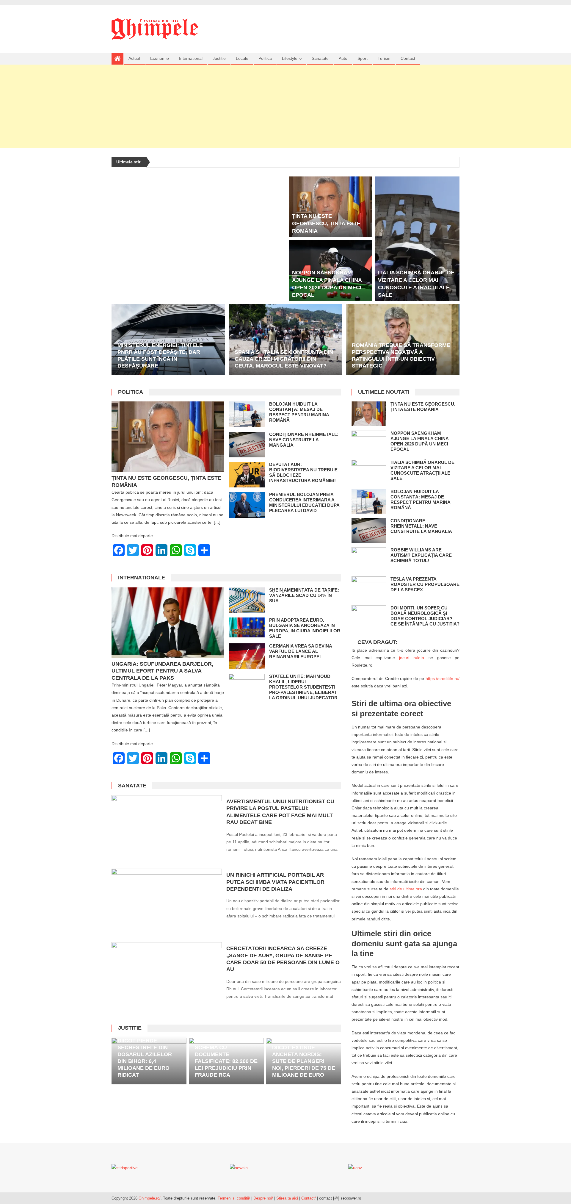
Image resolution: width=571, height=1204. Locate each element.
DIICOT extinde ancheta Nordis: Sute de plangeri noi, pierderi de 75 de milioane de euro (303, 1061)
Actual (134, 58)
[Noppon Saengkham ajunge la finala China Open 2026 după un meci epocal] (369, 443)
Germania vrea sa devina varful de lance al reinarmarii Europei (300, 651)
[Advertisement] (285, 106)
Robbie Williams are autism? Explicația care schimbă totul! (421, 555)
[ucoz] (355, 1167)
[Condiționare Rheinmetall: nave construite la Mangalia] (247, 444)
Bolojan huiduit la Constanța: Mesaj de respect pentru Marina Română (299, 412)
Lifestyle (289, 58)
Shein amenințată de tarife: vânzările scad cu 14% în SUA (304, 595)
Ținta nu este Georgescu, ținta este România (326, 223)
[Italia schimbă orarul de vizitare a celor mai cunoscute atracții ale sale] (417, 238)
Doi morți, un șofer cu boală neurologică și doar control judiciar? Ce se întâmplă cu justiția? (424, 615)
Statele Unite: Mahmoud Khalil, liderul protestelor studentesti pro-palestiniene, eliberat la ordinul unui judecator (303, 687)
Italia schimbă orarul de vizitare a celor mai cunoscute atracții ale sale (422, 470)
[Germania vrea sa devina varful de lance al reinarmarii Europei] (247, 656)
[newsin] (239, 1167)
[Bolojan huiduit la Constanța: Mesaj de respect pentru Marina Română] (247, 414)
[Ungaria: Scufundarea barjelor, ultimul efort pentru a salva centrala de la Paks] (168, 622)
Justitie (219, 58)
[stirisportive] (125, 1167)
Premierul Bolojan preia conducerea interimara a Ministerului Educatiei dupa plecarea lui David (304, 502)
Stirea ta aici (287, 1198)
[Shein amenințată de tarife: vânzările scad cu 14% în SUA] (247, 600)
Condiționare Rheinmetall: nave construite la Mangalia (303, 440)
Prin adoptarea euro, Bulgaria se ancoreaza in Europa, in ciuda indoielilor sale (304, 628)
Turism (384, 58)
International (191, 58)
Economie (159, 58)
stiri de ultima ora (406, 888)
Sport (362, 58)
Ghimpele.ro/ (150, 1198)
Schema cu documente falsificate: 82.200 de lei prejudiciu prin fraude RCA (226, 1061)
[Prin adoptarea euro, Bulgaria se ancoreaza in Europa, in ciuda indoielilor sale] (247, 627)
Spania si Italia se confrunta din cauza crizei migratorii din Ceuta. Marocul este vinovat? (284, 359)
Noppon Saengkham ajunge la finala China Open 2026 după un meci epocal (419, 441)
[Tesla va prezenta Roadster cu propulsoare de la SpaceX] (369, 588)
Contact (408, 58)
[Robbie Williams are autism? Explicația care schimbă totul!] (369, 559)
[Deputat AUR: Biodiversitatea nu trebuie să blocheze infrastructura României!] (247, 474)
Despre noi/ (263, 1198)
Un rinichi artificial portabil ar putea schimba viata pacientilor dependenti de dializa (275, 882)
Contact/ (308, 1198)
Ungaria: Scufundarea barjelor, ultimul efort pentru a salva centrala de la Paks (162, 671)
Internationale (141, 578)
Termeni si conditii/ (234, 1198)
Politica (265, 58)
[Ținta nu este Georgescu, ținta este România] (330, 206)
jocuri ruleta (411, 657)
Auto (343, 58)
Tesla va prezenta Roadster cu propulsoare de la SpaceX (424, 584)
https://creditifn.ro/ (442, 678)
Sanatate (320, 58)
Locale (242, 58)
